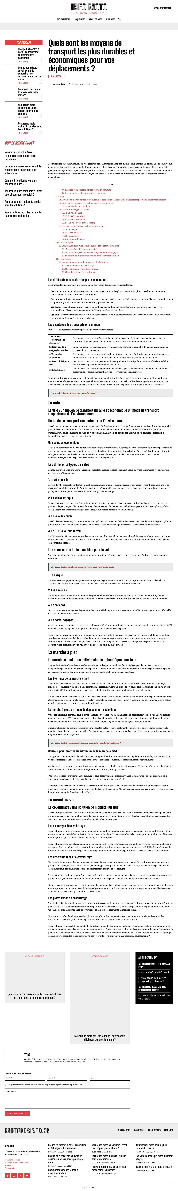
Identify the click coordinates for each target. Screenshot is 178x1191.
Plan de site (10, 1168)
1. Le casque (69, 229)
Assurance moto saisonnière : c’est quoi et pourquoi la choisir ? (28, 109)
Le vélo (60, 196)
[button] (119, 19)
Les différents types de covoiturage (81, 268)
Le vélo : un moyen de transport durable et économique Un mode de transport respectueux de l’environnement (112, 199)
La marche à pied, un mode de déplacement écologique (90, 252)
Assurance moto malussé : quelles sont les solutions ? (30, 126)
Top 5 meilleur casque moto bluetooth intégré (154, 1157)
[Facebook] (148, 83)
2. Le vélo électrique (73, 216)
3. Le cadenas (70, 236)
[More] (170, 83)
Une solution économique (76, 206)
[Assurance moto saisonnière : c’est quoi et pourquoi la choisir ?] (10, 108)
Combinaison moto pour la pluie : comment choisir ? (151, 1146)
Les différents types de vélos (74, 209)
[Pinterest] (159, 83)
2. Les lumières (71, 232)
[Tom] (50, 84)
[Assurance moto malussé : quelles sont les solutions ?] (10, 127)
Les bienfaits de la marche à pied (79, 249)
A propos (8, 1165)
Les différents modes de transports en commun (86, 189)
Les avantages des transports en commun (84, 193)
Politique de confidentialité (16, 1162)
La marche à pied (65, 242)
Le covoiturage (63, 259)
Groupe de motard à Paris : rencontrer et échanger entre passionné (28, 53)
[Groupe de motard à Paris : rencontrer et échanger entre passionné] (10, 53)
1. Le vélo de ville (72, 212)
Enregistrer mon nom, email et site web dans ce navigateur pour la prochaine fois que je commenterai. (45, 1085)
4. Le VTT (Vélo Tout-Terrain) (78, 222)
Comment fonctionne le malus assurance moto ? (29, 92)
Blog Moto (23, 62)
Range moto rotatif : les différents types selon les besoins (23, 214)
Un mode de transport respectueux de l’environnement (86, 203)
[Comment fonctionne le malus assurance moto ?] (10, 93)
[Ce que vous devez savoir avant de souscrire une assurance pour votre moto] (10, 71)
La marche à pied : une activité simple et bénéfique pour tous (89, 245)
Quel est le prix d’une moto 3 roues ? (153, 972)
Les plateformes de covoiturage (79, 272)
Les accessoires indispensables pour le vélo (81, 226)
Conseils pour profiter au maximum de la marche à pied (90, 255)
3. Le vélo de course (73, 219)
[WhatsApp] (165, 83)
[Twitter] (153, 83)
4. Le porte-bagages (73, 239)
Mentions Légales (12, 1160)
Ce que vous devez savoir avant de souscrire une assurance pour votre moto (29, 73)
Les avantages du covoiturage (78, 265)
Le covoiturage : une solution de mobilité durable (83, 262)
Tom (63, 84)
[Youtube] (27, 1175)
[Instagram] (14, 1175)
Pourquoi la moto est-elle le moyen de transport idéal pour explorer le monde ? (99, 1037)
